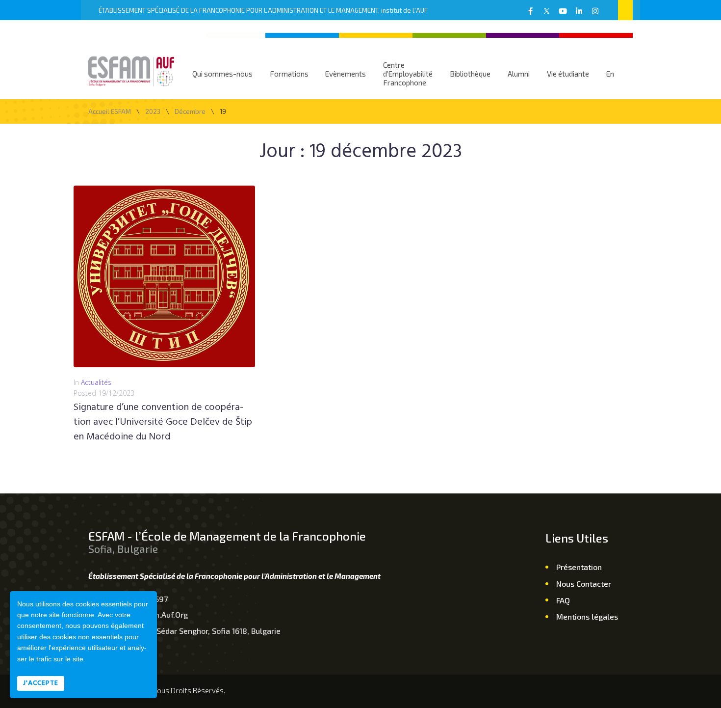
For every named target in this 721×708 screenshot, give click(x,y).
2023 (152, 111)
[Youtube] (562, 11)
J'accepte (40, 683)
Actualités (96, 382)
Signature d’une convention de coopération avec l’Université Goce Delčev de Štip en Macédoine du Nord (163, 422)
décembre (190, 111)
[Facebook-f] (530, 11)
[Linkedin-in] (579, 11)
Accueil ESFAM (109, 111)
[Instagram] (595, 11)
